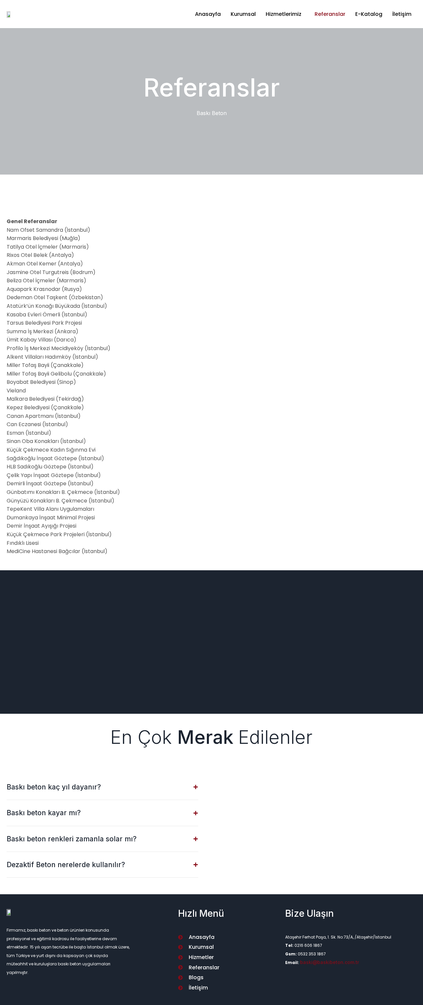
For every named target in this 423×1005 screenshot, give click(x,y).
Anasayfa (208, 14)
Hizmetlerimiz (283, 14)
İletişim (401, 14)
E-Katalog (368, 14)
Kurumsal (243, 14)
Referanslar (330, 14)
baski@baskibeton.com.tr (329, 962)
